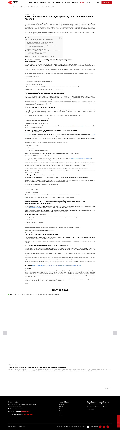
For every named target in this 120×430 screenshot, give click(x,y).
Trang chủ (26, 2)
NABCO (26, 134)
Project (75, 2)
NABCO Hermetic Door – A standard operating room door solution (41, 45)
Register (111, 410)
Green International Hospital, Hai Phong (81, 158)
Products (59, 2)
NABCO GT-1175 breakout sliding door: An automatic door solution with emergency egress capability (38, 367)
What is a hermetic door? (33, 40)
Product (61, 408)
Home (8, 6)
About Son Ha (33, 2)
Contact (89, 2)
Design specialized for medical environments (37, 49)
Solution (51, 2)
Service (67, 2)
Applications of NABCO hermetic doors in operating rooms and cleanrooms (43, 50)
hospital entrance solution (77, 125)
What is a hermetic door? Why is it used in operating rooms (40, 39)
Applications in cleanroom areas (35, 53)
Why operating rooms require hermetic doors (37, 43)
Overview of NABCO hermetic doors (35, 46)
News (82, 2)
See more (107, 388)
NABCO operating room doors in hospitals (37, 52)
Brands (43, 2)
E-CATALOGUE (106, 2)
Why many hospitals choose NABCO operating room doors (40, 56)
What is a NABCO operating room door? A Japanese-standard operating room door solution (56, 265)
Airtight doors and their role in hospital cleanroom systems (40, 42)
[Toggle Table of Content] (59, 38)
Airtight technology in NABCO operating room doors (39, 47)
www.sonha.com (16, 406)
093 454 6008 (28, 414)
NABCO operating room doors (32, 207)
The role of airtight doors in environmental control (38, 54)
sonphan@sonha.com (16, 408)
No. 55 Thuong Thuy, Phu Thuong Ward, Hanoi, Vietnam (22, 404)
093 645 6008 (25, 411)
